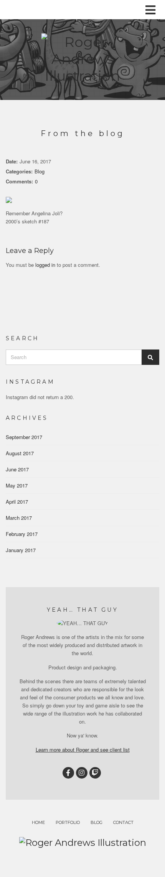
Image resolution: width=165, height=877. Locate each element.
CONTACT (123, 822)
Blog (40, 171)
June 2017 (17, 469)
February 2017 (22, 534)
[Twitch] (95, 773)
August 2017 (20, 453)
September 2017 (24, 437)
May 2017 (17, 485)
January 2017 (21, 550)
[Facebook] (68, 773)
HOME (38, 822)
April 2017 (17, 501)
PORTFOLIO (68, 822)
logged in (45, 264)
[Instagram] (81, 773)
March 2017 (19, 517)
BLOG (96, 822)
